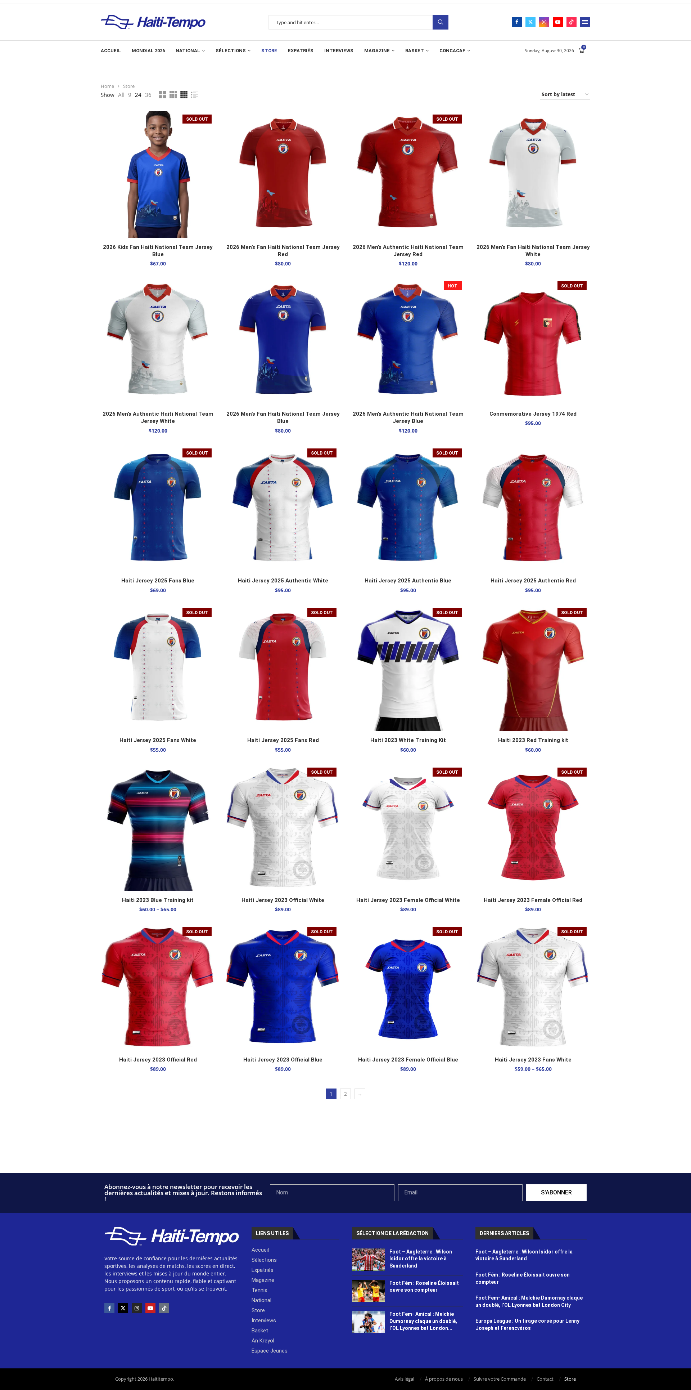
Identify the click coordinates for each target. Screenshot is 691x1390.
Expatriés (300, 50)
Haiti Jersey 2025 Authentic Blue (408, 580)
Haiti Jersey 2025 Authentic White (283, 580)
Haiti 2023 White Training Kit (408, 740)
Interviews (338, 50)
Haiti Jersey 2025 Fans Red (283, 740)
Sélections (231, 50)
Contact (545, 1379)
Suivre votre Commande (500, 1379)
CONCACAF (452, 50)
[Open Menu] (585, 22)
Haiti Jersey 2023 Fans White (533, 1059)
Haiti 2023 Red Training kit (533, 740)
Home (107, 86)
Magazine (377, 50)
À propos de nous (444, 1379)
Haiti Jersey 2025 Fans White (157, 740)
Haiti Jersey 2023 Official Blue (282, 1059)
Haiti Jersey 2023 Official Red (158, 1059)
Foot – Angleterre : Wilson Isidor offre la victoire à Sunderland (420, 1259)
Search (440, 22)
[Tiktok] (571, 22)
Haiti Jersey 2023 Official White (282, 900)
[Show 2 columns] (162, 94)
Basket (414, 50)
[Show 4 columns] (184, 94)
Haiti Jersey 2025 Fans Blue (157, 580)
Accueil (111, 50)
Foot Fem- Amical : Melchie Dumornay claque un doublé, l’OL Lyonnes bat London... (423, 1321)
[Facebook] (517, 22)
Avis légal (404, 1379)
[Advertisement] (345, 1153)
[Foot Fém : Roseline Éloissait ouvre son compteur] (368, 1291)
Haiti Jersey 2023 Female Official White (408, 900)
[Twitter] (530, 22)
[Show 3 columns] (173, 94)
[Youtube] (558, 22)
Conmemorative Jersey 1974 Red (533, 414)
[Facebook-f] (109, 1308)
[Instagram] (544, 22)
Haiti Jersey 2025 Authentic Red (533, 580)
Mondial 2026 (148, 50)
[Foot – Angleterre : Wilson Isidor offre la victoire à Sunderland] (368, 1259)
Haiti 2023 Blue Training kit (158, 900)
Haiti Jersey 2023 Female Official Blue (408, 1059)
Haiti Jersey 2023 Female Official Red (533, 900)
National (188, 50)
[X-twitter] (123, 1308)
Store (269, 50)
